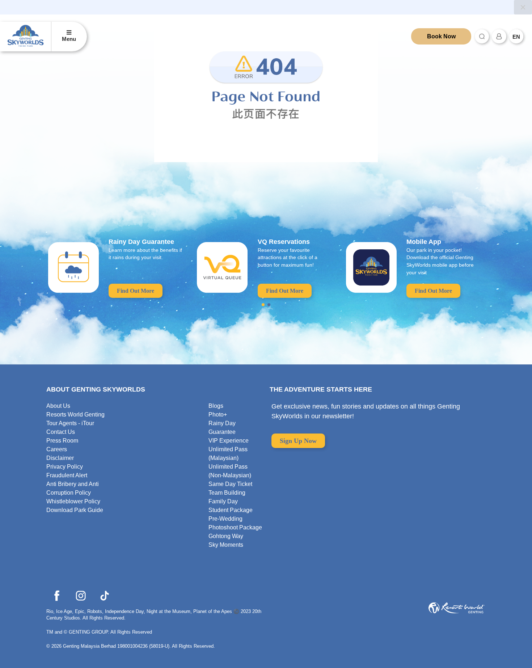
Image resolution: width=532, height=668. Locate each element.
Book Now (441, 36)
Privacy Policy (64, 467)
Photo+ (217, 414)
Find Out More (135, 291)
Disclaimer (60, 458)
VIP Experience (228, 440)
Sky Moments (225, 545)
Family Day (223, 501)
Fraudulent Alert (66, 475)
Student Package (230, 510)
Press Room (62, 440)
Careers (56, 449)
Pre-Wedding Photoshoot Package (235, 523)
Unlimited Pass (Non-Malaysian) (229, 471)
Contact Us (60, 432)
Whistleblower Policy (73, 501)
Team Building (226, 493)
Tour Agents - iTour (70, 423)
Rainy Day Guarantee (222, 427)
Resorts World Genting (75, 414)
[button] (263, 304)
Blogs (215, 406)
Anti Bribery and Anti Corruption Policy (72, 488)
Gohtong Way (225, 536)
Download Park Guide (74, 510)
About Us (58, 406)
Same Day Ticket (230, 484)
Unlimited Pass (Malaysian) (228, 453)
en (516, 37)
